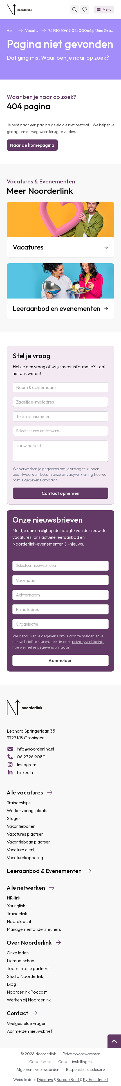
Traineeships (19, 802)
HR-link (13, 898)
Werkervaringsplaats (27, 810)
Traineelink (17, 913)
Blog (11, 984)
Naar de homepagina (32, 145)
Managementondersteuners (34, 929)
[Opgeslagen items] (84, 9)
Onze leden (18, 953)
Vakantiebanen (21, 826)
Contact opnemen (60, 493)
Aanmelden (60, 660)
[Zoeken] (74, 9)
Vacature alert (20, 849)
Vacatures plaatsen (25, 834)
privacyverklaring (77, 474)
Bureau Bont (68, 1079)
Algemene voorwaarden (37, 1069)
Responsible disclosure (85, 1069)
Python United (95, 1079)
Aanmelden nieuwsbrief (29, 1031)
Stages (14, 818)
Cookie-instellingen (75, 1061)
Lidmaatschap (20, 960)
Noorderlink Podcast (27, 992)
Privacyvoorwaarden (81, 1053)
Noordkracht (19, 921)
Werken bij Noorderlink (29, 1000)
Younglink (16, 905)
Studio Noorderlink (25, 976)
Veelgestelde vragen (26, 1023)
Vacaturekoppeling (25, 857)
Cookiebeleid (40, 1061)
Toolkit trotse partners (28, 968)
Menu (107, 9)
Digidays (45, 1079)
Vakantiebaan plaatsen (29, 842)
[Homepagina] (19, 9)
